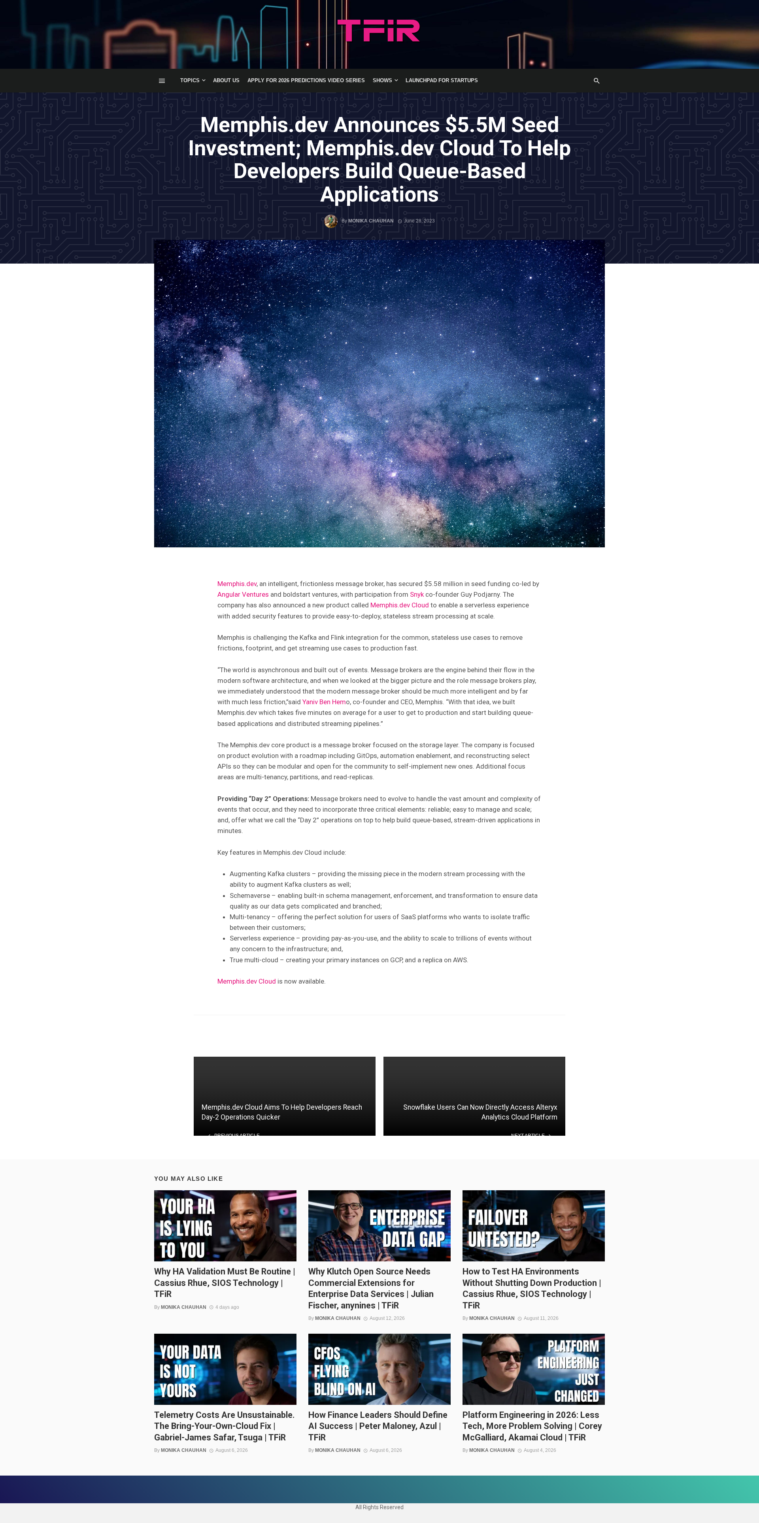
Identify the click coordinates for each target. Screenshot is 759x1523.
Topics (190, 80)
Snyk (417, 594)
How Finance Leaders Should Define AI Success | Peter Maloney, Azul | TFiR (377, 1426)
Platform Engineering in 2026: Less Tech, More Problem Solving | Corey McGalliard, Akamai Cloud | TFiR (532, 1426)
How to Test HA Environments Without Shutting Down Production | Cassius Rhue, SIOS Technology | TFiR (532, 1288)
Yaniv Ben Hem (324, 702)
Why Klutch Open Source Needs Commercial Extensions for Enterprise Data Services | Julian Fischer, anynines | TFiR (371, 1288)
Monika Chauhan (371, 221)
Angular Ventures (243, 594)
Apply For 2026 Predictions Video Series (306, 80)
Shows (382, 80)
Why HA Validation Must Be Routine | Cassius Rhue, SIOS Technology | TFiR (224, 1283)
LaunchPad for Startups (442, 80)
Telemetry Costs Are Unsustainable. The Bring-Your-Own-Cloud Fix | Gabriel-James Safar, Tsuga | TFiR (224, 1426)
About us (226, 80)
